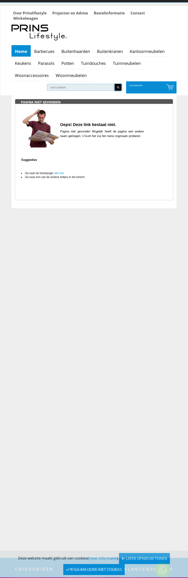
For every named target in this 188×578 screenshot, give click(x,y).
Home (21, 51)
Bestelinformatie (109, 13)
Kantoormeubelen (147, 51)
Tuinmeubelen (127, 63)
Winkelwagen (25, 18)
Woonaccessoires (32, 75)
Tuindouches (93, 63)
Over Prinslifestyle (30, 13)
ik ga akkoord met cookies (95, 569)
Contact (137, 13)
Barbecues (44, 51)
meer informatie (103, 558)
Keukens (23, 63)
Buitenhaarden (75, 51)
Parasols (46, 63)
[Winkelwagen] (170, 87)
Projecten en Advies (70, 13)
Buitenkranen (110, 51)
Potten (67, 63)
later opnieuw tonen (146, 558)
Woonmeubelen (71, 75)
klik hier (59, 173)
